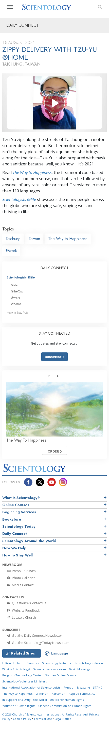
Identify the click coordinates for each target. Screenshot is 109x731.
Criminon (41, 693)
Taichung (13, 239)
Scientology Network (56, 663)
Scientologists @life (21, 277)
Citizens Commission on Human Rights (64, 706)
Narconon (58, 693)
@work (11, 251)
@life (14, 285)
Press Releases (23, 570)
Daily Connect (14, 533)
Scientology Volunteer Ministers (24, 681)
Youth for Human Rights (18, 706)
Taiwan (34, 239)
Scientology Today (18, 526)
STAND (97, 687)
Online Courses (15, 504)
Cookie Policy (22, 719)
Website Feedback (25, 610)
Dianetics (33, 663)
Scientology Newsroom (49, 669)
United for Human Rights (67, 700)
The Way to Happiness (32, 172)
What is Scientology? (21, 497)
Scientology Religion (89, 663)
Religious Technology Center (22, 675)
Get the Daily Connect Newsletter (36, 635)
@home (16, 303)
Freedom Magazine (76, 687)
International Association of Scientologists (31, 687)
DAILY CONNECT (54, 267)
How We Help (14, 548)
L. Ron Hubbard (13, 663)
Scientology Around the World (29, 540)
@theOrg (17, 291)
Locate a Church (23, 617)
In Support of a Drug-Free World (24, 700)
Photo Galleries (23, 578)
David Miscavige (79, 669)
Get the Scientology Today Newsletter (40, 642)
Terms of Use (43, 719)
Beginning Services (19, 512)
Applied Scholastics (82, 693)
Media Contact (22, 585)
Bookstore (11, 519)
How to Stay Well (18, 312)
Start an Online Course (60, 675)
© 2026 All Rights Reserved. (45, 714)
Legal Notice (63, 719)
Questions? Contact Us (28, 603)
